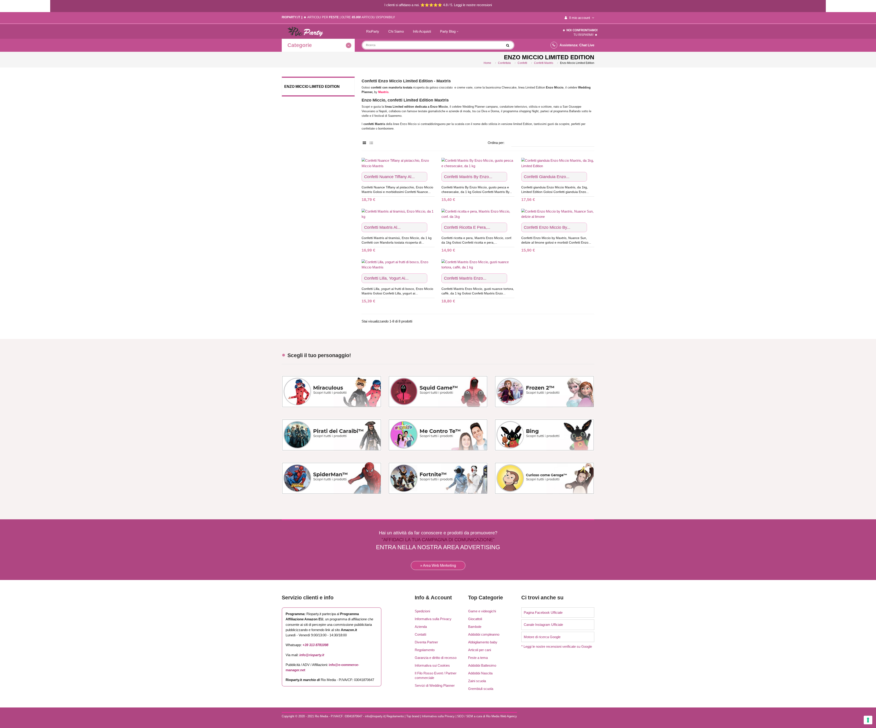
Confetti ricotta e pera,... (467, 227)
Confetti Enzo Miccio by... (547, 227)
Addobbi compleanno (483, 634)
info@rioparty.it (311, 655)
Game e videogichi (482, 611)
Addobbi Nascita (480, 673)
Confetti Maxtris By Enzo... (468, 176)
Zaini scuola (477, 681)
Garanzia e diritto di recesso (435, 658)
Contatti (420, 634)
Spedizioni (422, 611)
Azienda (421, 627)
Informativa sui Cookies (432, 665)
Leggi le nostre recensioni (473, 5)
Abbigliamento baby (482, 642)
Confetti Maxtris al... (382, 227)
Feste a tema (478, 658)
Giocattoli (475, 619)
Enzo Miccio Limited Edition (312, 86)
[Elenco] (371, 143)
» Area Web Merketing (438, 565)
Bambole (474, 627)
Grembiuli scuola (480, 689)
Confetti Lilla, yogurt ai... (386, 278)
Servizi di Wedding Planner (435, 685)
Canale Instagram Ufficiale (543, 625)
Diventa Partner (426, 642)
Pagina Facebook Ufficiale (543, 612)
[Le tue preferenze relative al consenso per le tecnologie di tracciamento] (868, 720)
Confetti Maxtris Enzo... (465, 278)
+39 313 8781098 (315, 645)
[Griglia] (364, 143)
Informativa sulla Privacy (433, 619)
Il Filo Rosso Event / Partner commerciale (435, 675)
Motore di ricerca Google (542, 637)
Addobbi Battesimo (482, 665)
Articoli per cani (479, 650)
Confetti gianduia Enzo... (546, 176)
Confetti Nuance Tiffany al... (389, 176)
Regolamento (425, 650)
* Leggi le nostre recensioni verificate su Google (556, 646)
